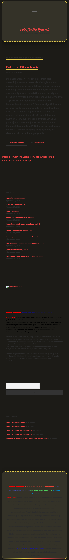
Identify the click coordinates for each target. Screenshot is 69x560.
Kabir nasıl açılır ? (13, 211)
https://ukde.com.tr (12, 160)
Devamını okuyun (18, 143)
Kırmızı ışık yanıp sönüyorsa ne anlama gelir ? (25, 256)
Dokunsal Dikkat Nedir (22, 67)
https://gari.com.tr (45, 157)
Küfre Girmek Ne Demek (16, 422)
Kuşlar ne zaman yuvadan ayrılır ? (20, 217)
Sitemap (26, 160)
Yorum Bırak (39, 143)
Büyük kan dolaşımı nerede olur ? (20, 230)
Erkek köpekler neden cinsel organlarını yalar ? (25, 243)
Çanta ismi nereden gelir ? (17, 250)
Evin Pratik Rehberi (34, 30)
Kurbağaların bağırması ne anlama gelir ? (23, 224)
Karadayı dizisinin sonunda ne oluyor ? (22, 237)
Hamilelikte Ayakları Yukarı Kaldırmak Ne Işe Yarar (27, 438)
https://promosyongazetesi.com (18, 157)
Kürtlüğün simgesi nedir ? (16, 198)
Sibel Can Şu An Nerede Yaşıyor (19, 430)
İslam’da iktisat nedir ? (15, 205)
